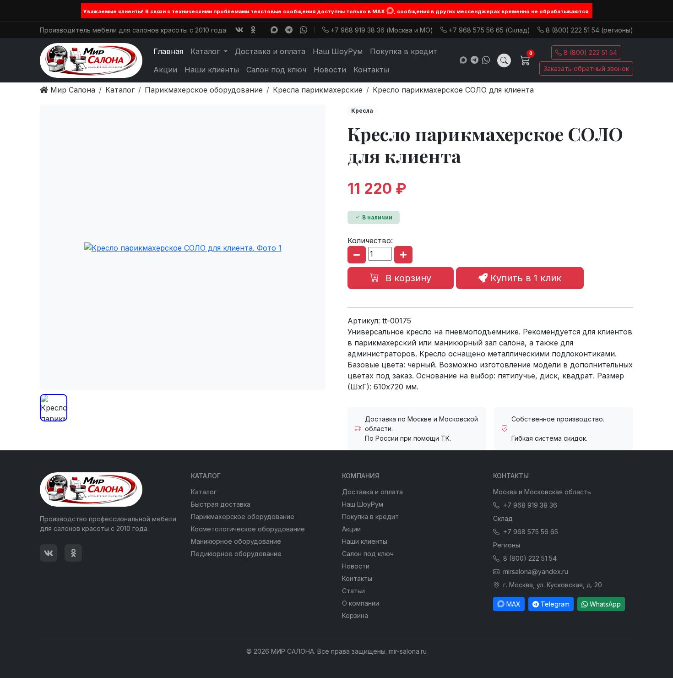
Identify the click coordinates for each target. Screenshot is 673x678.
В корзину (407, 278)
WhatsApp (605, 604)
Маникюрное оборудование (236, 541)
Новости (330, 69)
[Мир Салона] (91, 60)
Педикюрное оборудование (236, 554)
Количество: (370, 240)
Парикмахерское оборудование (242, 516)
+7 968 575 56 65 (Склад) (489, 30)
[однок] (253, 29)
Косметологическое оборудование (248, 529)
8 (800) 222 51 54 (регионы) (589, 30)
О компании (360, 603)
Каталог (204, 492)
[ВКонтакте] (239, 29)
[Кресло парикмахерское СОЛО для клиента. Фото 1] (183, 247)
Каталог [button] (206, 51)
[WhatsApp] (303, 29)
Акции (165, 69)
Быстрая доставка (220, 504)
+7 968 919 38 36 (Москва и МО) (382, 30)
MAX (513, 604)
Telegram (555, 604)
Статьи (353, 591)
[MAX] (390, 10)
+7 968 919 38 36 (530, 505)
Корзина (355, 615)
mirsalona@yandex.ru (535, 571)
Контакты (371, 69)
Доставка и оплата (270, 51)
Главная (168, 51)
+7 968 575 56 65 (530, 532)
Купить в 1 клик (524, 278)
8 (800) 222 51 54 (590, 52)
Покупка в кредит (403, 51)
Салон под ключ (276, 69)
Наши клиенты (212, 69)
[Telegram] (289, 29)
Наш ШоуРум (338, 51)
